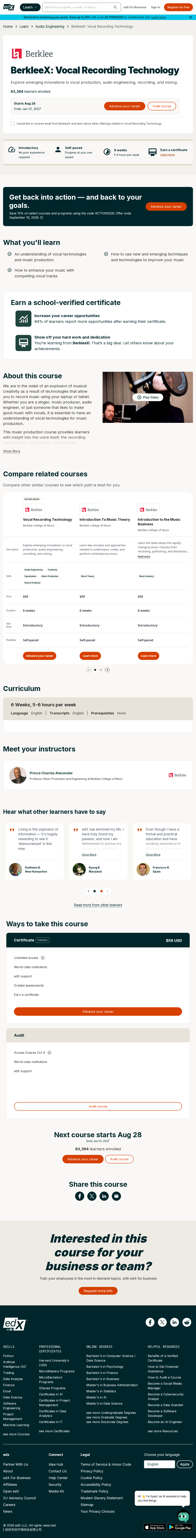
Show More (11, 451)
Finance (9, 1385)
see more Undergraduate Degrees (111, 1413)
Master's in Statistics (101, 1391)
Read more (144, 556)
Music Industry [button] (146, 576)
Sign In (155, 7)
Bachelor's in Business (102, 1379)
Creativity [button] (52, 569)
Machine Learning (16, 1425)
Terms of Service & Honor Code (106, 1464)
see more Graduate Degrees (106, 1417)
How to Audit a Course (164, 1377)
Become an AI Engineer (165, 1422)
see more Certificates (54, 1431)
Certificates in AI (51, 1394)
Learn (28, 7)
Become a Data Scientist (165, 1405)
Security (55, 1485)
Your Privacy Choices (97, 1511)
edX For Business (134, 7)
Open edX (11, 1491)
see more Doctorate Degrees (107, 1422)
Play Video (151, 397)
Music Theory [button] (87, 576)
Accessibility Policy (96, 1485)
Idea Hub (56, 1464)
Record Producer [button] (32, 582)
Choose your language (162, 1455)
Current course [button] (31, 499)
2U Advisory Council (19, 1498)
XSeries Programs (52, 1388)
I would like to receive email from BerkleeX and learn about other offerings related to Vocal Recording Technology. (89, 123)
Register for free (178, 7)
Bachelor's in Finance (102, 1373)
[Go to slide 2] (101, 670)
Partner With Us (15, 1464)
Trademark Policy (94, 1491)
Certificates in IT (51, 1422)
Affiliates (10, 1485)
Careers (9, 1505)
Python (8, 1356)
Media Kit (56, 1491)
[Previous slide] (88, 891)
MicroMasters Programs (56, 1371)
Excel (7, 1391)
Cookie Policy (92, 1478)
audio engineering (49, 26)
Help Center (58, 1478)
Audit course (162, 106)
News (7, 1511)
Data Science (12, 1397)
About (8, 1471)
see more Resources (163, 1431)
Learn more (158, 17)
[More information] (41, 217)
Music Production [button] (50, 576)
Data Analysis (13, 1379)
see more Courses (16, 1434)
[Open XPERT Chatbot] (183, 1514)
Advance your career (124, 106)
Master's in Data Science (104, 1403)
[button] (115, 7)
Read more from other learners (98, 905)
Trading (8, 1373)
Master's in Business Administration (112, 1385)
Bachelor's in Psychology (104, 1367)
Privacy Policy (92, 1471)
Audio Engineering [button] (33, 569)
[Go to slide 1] (95, 670)
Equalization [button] (30, 576)
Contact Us (58, 1471)
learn (24, 26)
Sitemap (87, 1505)
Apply (184, 1464)
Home (8, 26)
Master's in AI (96, 1397)
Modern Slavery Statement (102, 1498)
